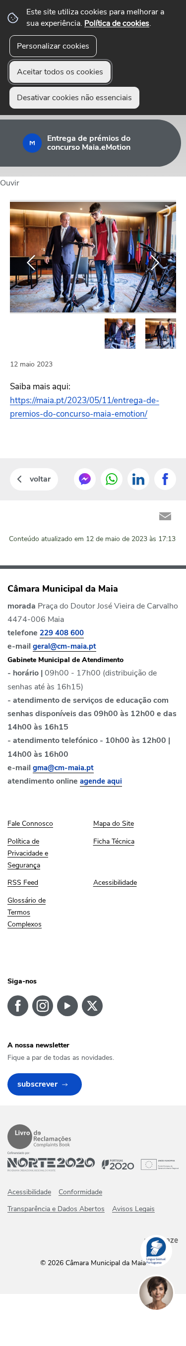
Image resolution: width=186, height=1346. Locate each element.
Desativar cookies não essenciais (74, 97)
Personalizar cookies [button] (53, 46)
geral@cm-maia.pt (64, 646)
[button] (120, 333)
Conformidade (80, 1192)
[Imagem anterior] (31, 262)
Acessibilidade (29, 1192)
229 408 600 (62, 633)
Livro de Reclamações (39, 1136)
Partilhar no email (165, 516)
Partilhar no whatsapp (112, 479)
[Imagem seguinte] (155, 262)
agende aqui (101, 781)
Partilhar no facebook (165, 479)
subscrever (37, 1084)
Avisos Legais (133, 1209)
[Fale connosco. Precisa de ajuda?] (166, 1324)
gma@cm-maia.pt (63, 768)
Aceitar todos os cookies (60, 71)
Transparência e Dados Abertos (56, 1209)
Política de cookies (116, 23)
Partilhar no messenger (85, 479)
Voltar (40, 479)
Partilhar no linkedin (138, 479)
